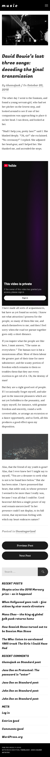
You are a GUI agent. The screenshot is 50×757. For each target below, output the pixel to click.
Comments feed (13, 729)
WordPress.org (12, 737)
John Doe (8, 691)
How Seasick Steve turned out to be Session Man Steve (24, 629)
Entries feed (10, 721)
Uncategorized (26, 531)
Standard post (31, 662)
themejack (13, 85)
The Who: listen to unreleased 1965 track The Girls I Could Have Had (24, 643)
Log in (6, 713)
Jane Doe (8, 670)
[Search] (43, 571)
